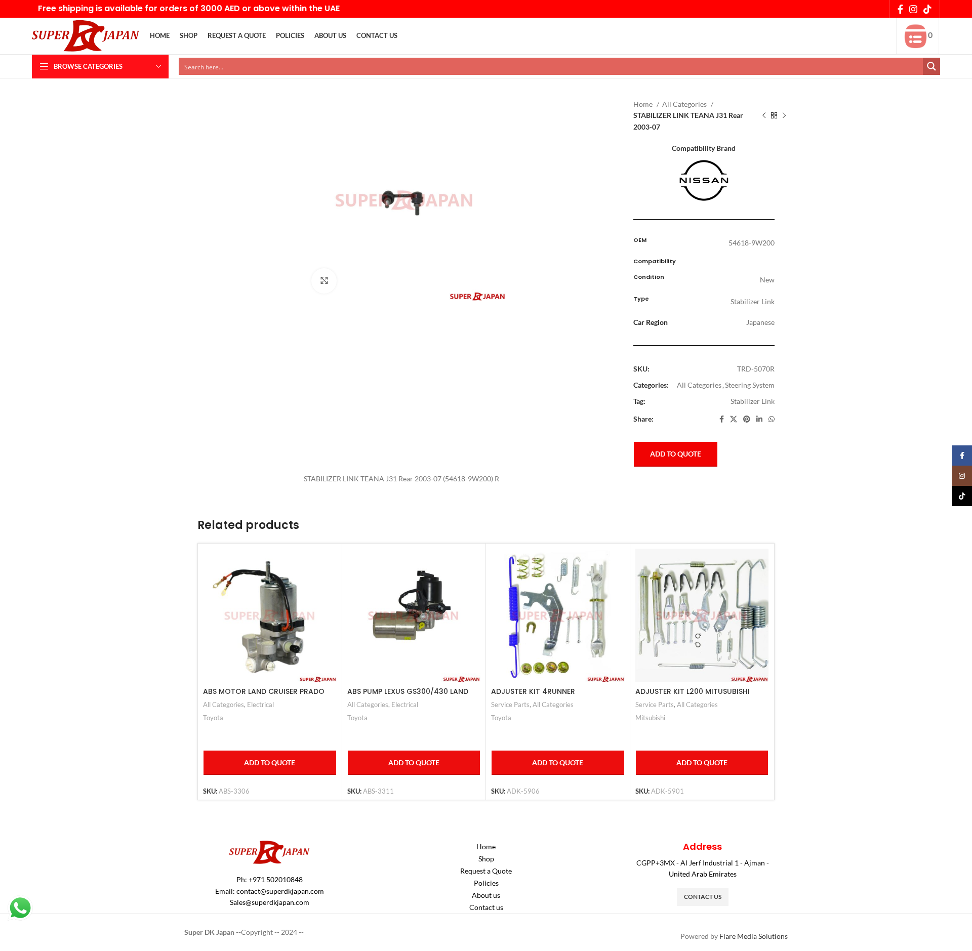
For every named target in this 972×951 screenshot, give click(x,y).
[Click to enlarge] (324, 281)
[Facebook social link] (900, 9)
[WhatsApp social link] (771, 419)
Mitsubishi (650, 718)
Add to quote (675, 453)
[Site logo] (86, 35)
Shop (486, 858)
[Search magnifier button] (931, 66)
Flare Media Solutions (753, 936)
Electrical (260, 704)
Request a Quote (486, 870)
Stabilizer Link (753, 401)
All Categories (685, 104)
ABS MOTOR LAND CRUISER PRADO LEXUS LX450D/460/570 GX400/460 (267, 696)
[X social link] (733, 419)
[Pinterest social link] (746, 419)
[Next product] (784, 116)
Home (643, 104)
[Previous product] (764, 116)
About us (486, 895)
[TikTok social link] (927, 9)
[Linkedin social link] (759, 419)
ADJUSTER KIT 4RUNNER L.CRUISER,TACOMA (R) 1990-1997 (551, 696)
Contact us (486, 907)
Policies (486, 883)
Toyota (213, 718)
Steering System (750, 385)
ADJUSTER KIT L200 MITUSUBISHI (692, 691)
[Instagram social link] (913, 9)
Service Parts (510, 704)
